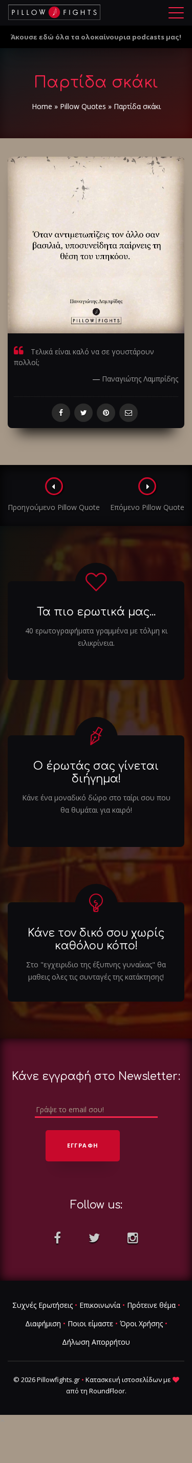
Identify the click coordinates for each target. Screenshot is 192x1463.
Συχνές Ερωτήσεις (42, 1305)
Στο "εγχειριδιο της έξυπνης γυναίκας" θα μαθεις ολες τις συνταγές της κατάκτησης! (96, 971)
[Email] (128, 413)
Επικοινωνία (99, 1305)
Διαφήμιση (43, 1323)
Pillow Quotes (83, 106)
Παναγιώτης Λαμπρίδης (140, 379)
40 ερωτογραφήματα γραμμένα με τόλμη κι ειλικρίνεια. (96, 637)
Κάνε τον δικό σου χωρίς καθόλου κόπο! (96, 939)
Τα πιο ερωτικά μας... (96, 612)
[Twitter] (83, 413)
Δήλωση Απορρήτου (96, 1342)
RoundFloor (107, 1390)
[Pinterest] (106, 413)
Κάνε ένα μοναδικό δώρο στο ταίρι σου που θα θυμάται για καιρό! (96, 804)
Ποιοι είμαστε (90, 1323)
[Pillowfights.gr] (54, 12)
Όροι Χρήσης (141, 1323)
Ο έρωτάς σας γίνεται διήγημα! (96, 772)
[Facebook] (61, 413)
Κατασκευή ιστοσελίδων (124, 1379)
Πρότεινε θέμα (151, 1305)
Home (42, 106)
